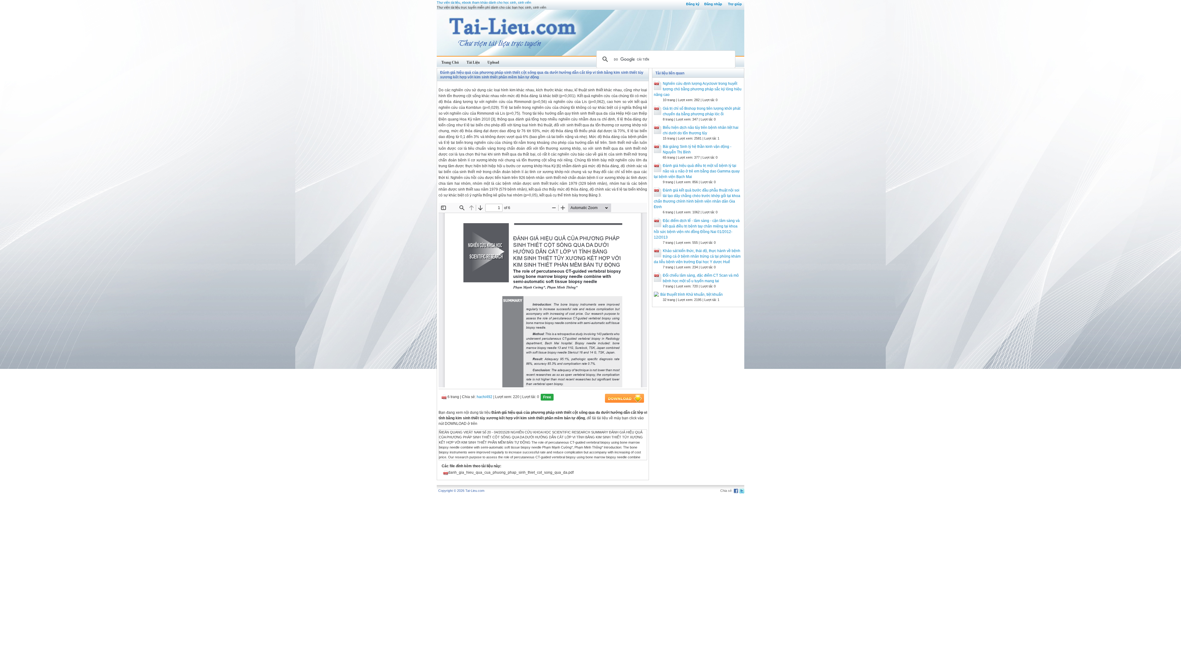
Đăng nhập (713, 4)
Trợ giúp (735, 4)
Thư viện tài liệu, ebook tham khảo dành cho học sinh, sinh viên (484, 2)
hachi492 (484, 397)
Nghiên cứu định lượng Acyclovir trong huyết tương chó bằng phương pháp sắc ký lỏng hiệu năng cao (698, 89)
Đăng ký (692, 4)
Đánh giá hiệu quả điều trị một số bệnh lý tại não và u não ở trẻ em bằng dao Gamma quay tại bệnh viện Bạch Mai (697, 171)
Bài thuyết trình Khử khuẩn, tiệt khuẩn (691, 294)
